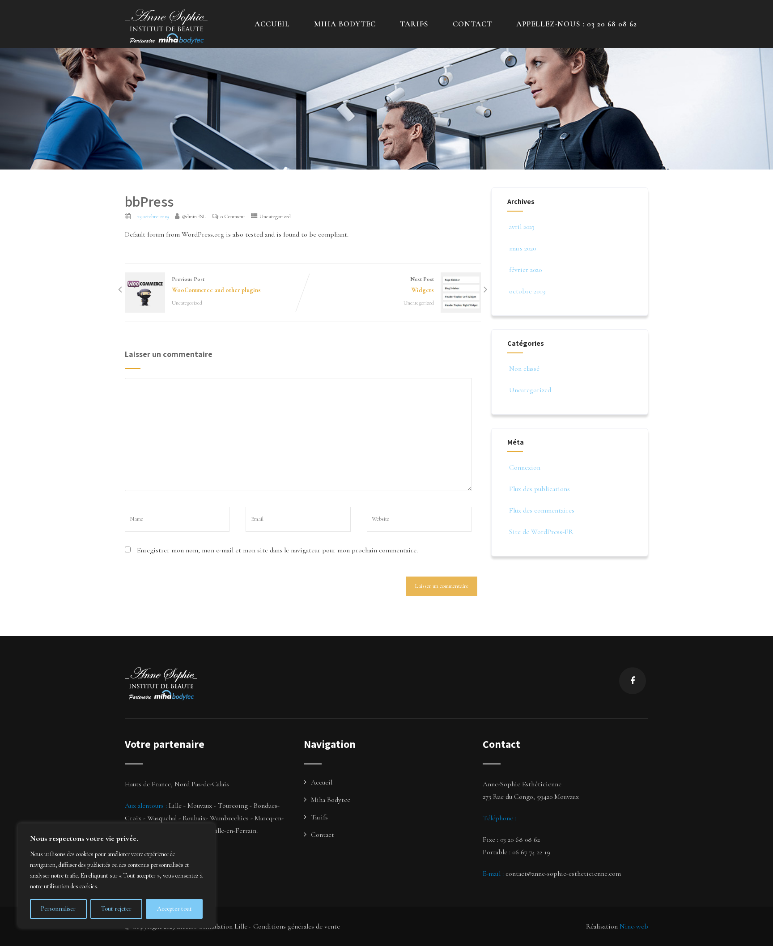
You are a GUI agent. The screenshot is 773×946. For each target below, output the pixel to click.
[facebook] (632, 680)
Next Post (422, 285)
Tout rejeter (116, 908)
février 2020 (525, 269)
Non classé (524, 368)
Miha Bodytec (330, 799)
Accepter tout (174, 908)
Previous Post (216, 285)
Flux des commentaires (541, 510)
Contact (472, 24)
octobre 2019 (527, 291)
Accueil (272, 24)
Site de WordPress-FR (541, 531)
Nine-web (634, 926)
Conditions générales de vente (296, 926)
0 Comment (233, 216)
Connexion (524, 467)
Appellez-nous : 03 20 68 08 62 (576, 24)
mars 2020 (522, 248)
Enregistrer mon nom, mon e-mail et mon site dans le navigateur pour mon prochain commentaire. (277, 550)
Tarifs (414, 24)
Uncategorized (275, 216)
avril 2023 (522, 226)
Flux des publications (539, 488)
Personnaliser (58, 908)
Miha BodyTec (345, 24)
